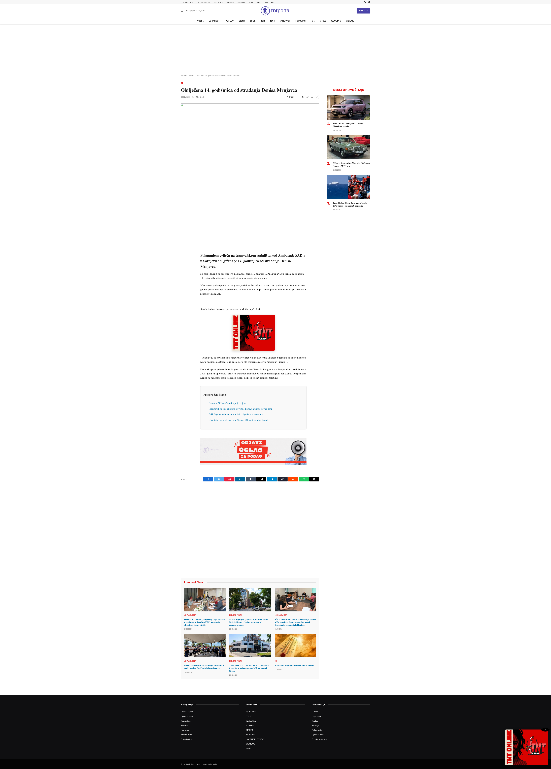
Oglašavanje (317, 730)
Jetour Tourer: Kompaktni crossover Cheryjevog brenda (348, 125)
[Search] (369, 2)
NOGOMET (251, 711)
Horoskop (241, 2)
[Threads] (183, 267)
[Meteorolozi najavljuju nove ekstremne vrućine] (295, 645)
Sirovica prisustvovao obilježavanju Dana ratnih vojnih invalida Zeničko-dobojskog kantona (204, 666)
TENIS (249, 716)
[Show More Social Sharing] (317, 97)
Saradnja (315, 725)
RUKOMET (251, 725)
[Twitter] (183, 214)
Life (263, 20)
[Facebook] (183, 208)
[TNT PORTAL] (275, 10)
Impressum (316, 716)
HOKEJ (249, 730)
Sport (253, 20)
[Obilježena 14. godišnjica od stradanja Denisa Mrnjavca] (250, 148)
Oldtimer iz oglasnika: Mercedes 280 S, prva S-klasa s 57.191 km (351, 164)
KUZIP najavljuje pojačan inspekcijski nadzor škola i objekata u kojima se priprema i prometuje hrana (248, 622)
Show (323, 20)
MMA (248, 748)
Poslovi (230, 20)
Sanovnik (285, 20)
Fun (313, 20)
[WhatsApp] (183, 261)
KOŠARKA (251, 720)
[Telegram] (183, 254)
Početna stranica (187, 75)
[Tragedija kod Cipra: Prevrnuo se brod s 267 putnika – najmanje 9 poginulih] (348, 187)
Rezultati (336, 20)
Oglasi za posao (204, 2)
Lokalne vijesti (188, 2)
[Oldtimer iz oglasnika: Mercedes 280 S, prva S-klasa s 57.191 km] (348, 147)
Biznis (242, 20)
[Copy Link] (307, 97)
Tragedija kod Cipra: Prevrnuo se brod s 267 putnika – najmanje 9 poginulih (350, 204)
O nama (315, 711)
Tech (272, 20)
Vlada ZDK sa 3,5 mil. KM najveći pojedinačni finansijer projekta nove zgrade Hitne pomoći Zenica (249, 668)
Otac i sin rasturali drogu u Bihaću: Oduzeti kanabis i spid (238, 420)
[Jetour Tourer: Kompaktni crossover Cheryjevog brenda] (348, 107)
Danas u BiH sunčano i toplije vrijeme (228, 403)
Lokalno (214, 20)
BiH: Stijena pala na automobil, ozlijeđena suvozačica (236, 414)
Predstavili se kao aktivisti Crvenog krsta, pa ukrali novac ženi (240, 408)
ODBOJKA (251, 734)
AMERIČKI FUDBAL (255, 739)
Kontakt (363, 10)
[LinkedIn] (183, 241)
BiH (182, 83)
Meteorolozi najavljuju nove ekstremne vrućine (294, 665)
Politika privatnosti (319, 739)
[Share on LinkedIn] (312, 97)
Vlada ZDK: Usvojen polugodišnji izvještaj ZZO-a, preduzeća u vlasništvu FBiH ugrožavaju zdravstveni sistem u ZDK (204, 622)
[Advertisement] (275, 49)
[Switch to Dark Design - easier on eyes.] (364, 2)
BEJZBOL (250, 743)
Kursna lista (218, 2)
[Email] (183, 228)
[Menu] (182, 11)
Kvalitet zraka (254, 2)
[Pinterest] (183, 221)
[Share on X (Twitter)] (302, 97)
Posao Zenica (269, 2)
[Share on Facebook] (298, 97)
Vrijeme (350, 20)
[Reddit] (183, 247)
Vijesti (200, 20)
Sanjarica (230, 2)
